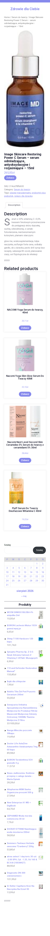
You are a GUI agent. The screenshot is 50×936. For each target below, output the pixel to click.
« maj (23, 596)
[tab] (14, 205)
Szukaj (7, 545)
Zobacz (10, 178)
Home (7, 17)
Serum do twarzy (19, 17)
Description (14, 205)
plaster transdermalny (20, 193)
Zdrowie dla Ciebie (25, 9)
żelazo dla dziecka (23, 196)
